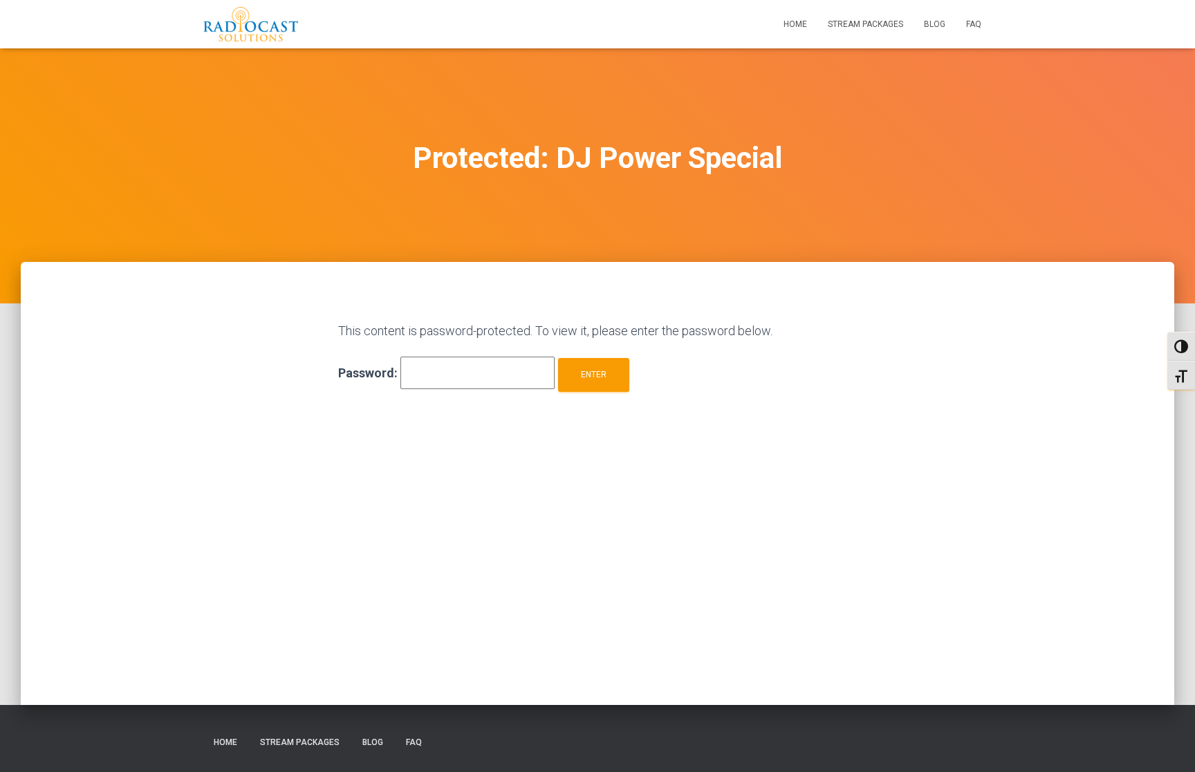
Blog (934, 24)
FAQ (973, 24)
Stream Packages (865, 24)
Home (795, 24)
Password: (369, 373)
